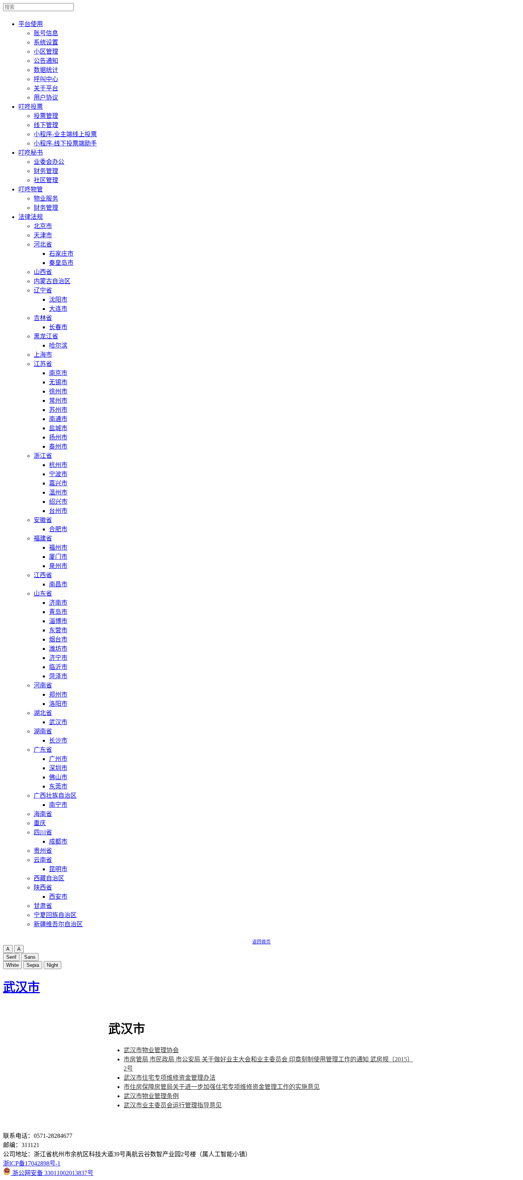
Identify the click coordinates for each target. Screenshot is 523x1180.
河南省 (43, 685)
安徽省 (43, 520)
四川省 (43, 832)
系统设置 (46, 42)
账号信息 (46, 33)
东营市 (58, 630)
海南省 (43, 814)
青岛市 (58, 612)
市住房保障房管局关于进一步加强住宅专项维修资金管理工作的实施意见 (222, 1087)
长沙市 (58, 740)
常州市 (58, 400)
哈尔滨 (58, 345)
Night (52, 965)
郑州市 (58, 694)
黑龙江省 (46, 336)
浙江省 (43, 455)
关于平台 (46, 88)
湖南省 (43, 731)
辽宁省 (43, 290)
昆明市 (58, 869)
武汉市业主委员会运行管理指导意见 (173, 1105)
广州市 (58, 759)
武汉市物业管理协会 (151, 1050)
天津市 (43, 235)
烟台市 (58, 639)
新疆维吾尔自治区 (58, 924)
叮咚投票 (30, 106)
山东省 (43, 593)
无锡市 (58, 382)
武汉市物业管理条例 (151, 1096)
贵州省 (43, 850)
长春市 (58, 327)
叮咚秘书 (30, 152)
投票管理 (46, 116)
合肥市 (58, 529)
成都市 (58, 841)
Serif (11, 957)
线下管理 (46, 125)
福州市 (58, 547)
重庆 (40, 823)
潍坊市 (58, 648)
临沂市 (58, 667)
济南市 (58, 602)
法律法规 (30, 217)
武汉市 (58, 722)
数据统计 (46, 70)
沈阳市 (58, 299)
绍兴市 (58, 501)
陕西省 (43, 887)
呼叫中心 (46, 79)
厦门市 (58, 556)
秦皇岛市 (61, 263)
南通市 (58, 419)
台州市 (58, 511)
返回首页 (261, 942)
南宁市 (58, 804)
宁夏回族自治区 (55, 915)
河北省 (43, 244)
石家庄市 (61, 253)
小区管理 (46, 51)
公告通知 (46, 60)
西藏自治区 (49, 878)
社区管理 (46, 180)
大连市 (58, 308)
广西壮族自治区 (55, 795)
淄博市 (58, 621)
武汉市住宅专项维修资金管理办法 (170, 1077)
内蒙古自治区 (52, 281)
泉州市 (58, 566)
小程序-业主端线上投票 (65, 134)
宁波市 (58, 474)
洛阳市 (58, 703)
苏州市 (58, 409)
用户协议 (46, 97)
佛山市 (58, 777)
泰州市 (58, 446)
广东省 (43, 749)
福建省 (43, 538)
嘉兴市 (58, 483)
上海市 (43, 354)
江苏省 (43, 364)
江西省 (43, 575)
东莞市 (58, 786)
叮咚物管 (30, 189)
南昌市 (58, 584)
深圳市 (58, 768)
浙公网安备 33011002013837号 (52, 1173)
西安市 (58, 896)
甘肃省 (43, 906)
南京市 (58, 373)
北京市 (43, 226)
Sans (30, 957)
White (12, 965)
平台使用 (30, 24)
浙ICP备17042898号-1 (31, 1163)
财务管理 (46, 171)
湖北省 (43, 713)
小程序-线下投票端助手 (65, 143)
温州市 (58, 492)
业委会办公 (49, 161)
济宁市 (58, 657)
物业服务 (46, 198)
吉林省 (43, 318)
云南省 (43, 860)
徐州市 (58, 391)
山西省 (43, 272)
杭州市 (58, 465)
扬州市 (58, 437)
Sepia (32, 965)
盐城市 (58, 428)
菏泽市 (58, 676)
